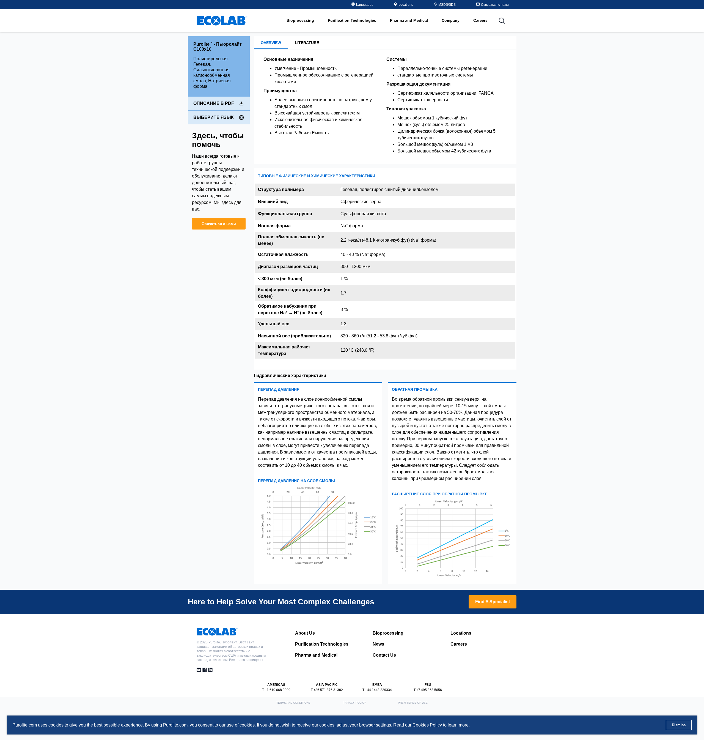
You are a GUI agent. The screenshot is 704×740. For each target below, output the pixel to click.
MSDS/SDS (447, 5)
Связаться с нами (219, 224)
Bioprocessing (388, 633)
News (378, 644)
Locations (405, 5)
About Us (305, 633)
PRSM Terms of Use (413, 702)
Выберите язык (213, 117)
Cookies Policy (427, 725)
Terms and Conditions (293, 702)
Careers (480, 20)
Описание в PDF (213, 103)
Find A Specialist (492, 601)
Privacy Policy (354, 702)
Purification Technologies (321, 644)
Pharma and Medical (316, 655)
